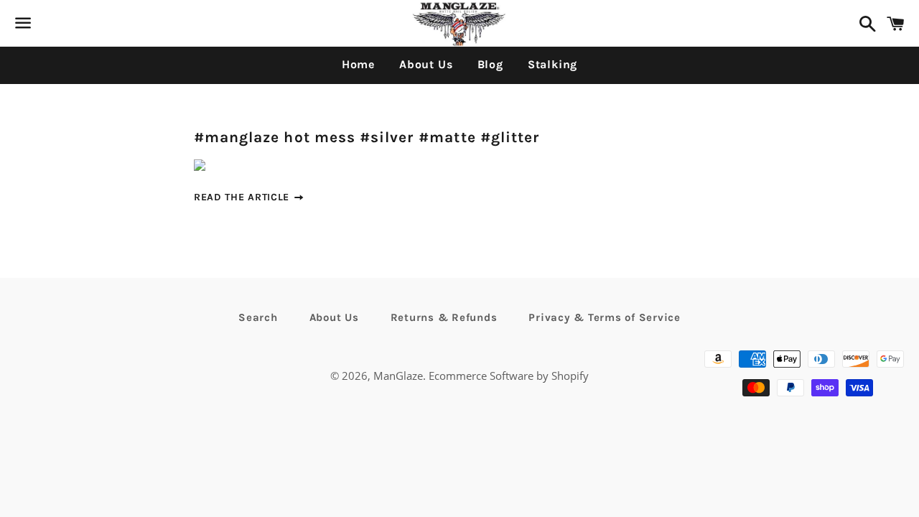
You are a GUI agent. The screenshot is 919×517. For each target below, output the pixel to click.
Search (258, 317)
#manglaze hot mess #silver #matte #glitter (367, 137)
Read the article (243, 197)
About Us (425, 64)
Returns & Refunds (444, 317)
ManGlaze (398, 375)
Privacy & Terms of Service (604, 317)
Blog (490, 64)
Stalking (552, 64)
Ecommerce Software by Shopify (509, 375)
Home (358, 64)
